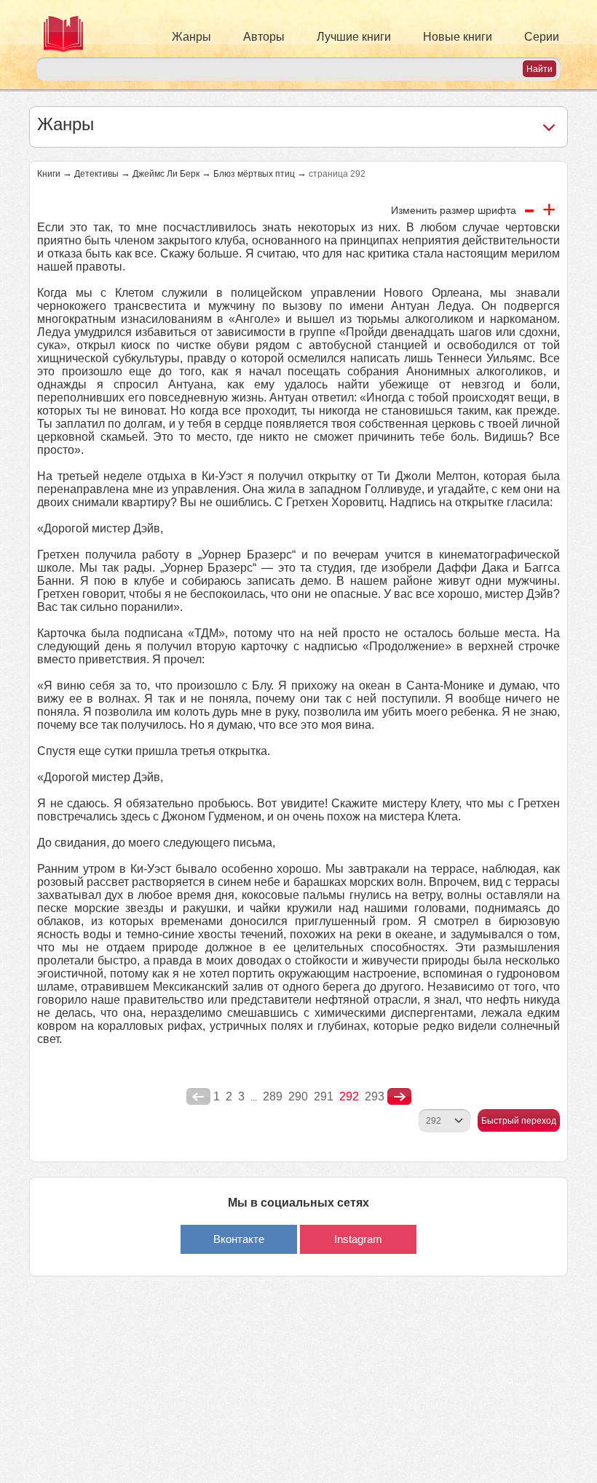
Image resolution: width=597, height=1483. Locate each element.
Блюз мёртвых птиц (254, 174)
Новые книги (457, 37)
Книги (48, 174)
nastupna (399, 1097)
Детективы (96, 174)
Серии (541, 37)
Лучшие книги (354, 37)
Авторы (264, 37)
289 (272, 1096)
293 (374, 1096)
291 (323, 1096)
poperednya (198, 1097)
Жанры (191, 37)
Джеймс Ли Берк (166, 174)
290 (298, 1096)
